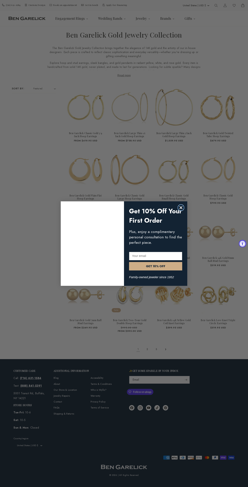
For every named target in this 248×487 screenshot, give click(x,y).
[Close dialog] (181, 208)
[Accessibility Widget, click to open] (242, 243)
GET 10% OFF (155, 266)
